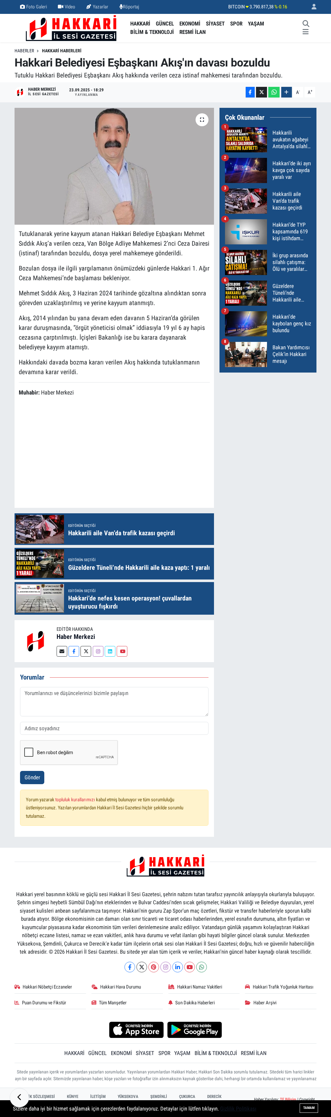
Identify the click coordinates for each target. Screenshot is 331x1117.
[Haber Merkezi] (35, 641)
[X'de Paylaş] (261, 92)
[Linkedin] (110, 651)
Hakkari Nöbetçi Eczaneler (47, 987)
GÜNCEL (165, 23)
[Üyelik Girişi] (311, 7)
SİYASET (215, 23)
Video (70, 7)
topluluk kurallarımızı (75, 800)
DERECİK (214, 1096)
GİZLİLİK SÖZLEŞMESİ (36, 1096)
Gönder (32, 777)
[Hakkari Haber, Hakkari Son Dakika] (71, 27)
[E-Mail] (62, 651)
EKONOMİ (189, 23)
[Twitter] (85, 651)
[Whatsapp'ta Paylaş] (274, 92)
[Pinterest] (153, 967)
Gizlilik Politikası (238, 1108)
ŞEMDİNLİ (158, 1096)
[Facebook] (74, 651)
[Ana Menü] (306, 32)
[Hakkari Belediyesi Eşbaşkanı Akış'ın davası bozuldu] (114, 166)
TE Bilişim (288, 1099)
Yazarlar (100, 7)
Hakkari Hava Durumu (120, 987)
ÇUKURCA (187, 1096)
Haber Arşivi (264, 1003)
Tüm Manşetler (113, 1003)
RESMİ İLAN (192, 32)
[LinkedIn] (177, 967)
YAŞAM (256, 23)
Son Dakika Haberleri (195, 1003)
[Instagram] (98, 651)
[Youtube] (122, 651)
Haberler (24, 50)
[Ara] (306, 24)
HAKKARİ (140, 23)
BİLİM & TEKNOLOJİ (152, 32)
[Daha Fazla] (286, 92)
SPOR (236, 23)
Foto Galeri (36, 7)
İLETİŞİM (98, 1096)
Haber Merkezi (76, 636)
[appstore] (136, 1029)
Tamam (309, 1108)
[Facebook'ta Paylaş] (250, 92)
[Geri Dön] (19, 1097)
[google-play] (194, 1029)
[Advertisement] (136, 453)
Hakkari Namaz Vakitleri (199, 987)
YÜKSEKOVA (128, 1096)
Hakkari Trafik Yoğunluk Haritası (283, 987)
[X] (141, 967)
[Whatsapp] (201, 967)
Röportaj (131, 7)
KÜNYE (72, 1096)
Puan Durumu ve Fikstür (44, 1003)
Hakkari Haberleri (61, 50)
